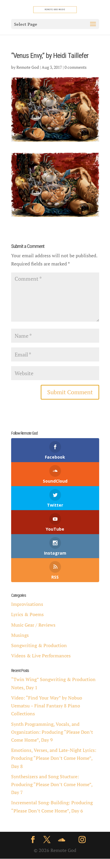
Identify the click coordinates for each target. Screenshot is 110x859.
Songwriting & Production (39, 645)
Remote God (27, 67)
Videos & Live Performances (41, 655)
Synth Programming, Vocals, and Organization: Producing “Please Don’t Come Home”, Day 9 (52, 732)
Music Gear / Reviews (33, 625)
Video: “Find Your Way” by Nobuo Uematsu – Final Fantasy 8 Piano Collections (46, 706)
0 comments (76, 67)
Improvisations (27, 604)
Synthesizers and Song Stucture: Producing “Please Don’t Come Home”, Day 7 (51, 784)
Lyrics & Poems (27, 614)
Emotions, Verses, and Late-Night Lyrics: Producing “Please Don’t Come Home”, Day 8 (53, 758)
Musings (20, 635)
